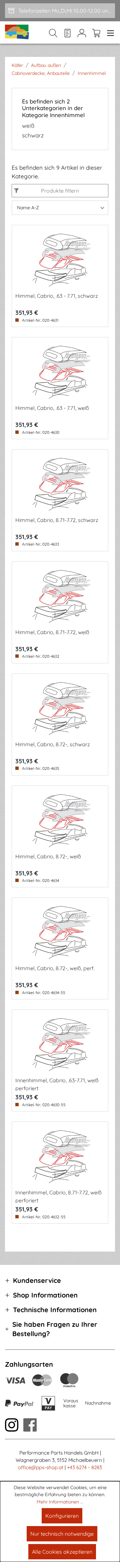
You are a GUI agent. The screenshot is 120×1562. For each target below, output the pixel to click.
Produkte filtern (60, 190)
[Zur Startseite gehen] (17, 32)
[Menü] (109, 32)
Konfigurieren (62, 1515)
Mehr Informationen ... (60, 1502)
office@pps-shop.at (40, 1467)
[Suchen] (53, 32)
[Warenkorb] (96, 32)
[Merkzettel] (67, 32)
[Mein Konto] (82, 32)
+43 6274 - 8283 (84, 1467)
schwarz (33, 135)
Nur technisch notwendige (62, 1533)
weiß (28, 125)
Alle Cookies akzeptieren (62, 1551)
